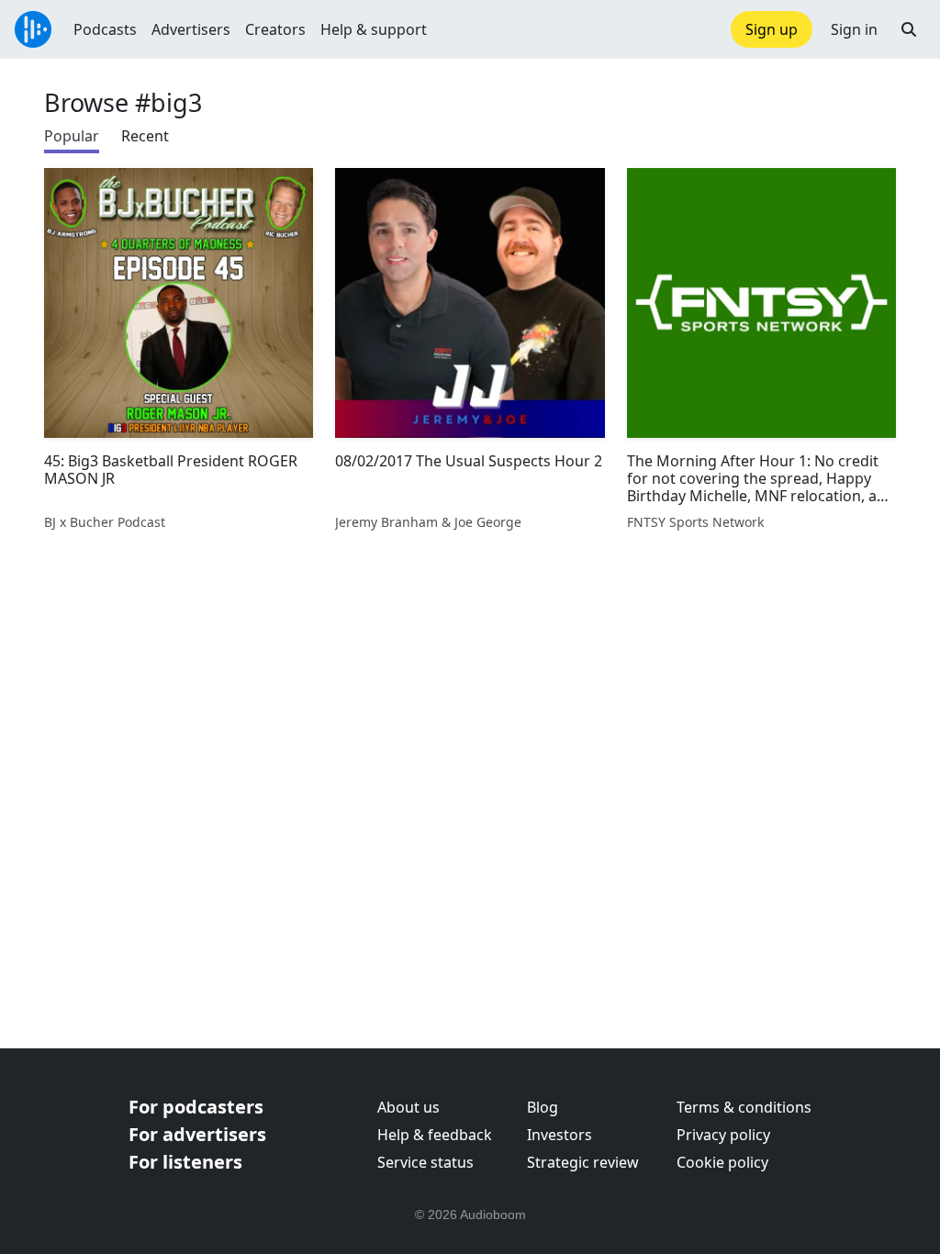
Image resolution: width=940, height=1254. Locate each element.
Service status (425, 1162)
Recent (145, 136)
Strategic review (583, 1162)
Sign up (771, 29)
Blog (542, 1107)
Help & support (373, 29)
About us (408, 1107)
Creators (275, 29)
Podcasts (105, 29)
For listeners (185, 1161)
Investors (559, 1135)
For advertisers (197, 1134)
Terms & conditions (744, 1107)
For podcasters (196, 1106)
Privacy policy (723, 1135)
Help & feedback (434, 1135)
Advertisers (190, 29)
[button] (908, 29)
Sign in (854, 29)
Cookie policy (722, 1162)
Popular (71, 136)
